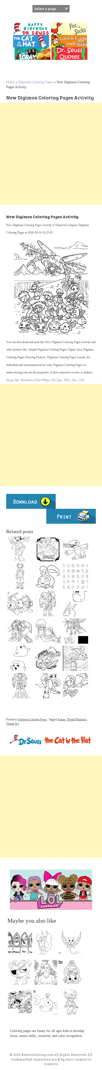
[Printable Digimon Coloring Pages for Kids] (75, 603)
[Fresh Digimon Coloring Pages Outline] (20, 685)
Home (10, 82)
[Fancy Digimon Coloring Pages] (75, 576)
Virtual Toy (12, 723)
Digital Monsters (77, 719)
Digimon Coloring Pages (35, 82)
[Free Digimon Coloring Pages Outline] (47, 576)
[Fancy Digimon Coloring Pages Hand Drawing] (75, 685)
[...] (21, 943)
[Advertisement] (51, 154)
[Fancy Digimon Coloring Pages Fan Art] (75, 631)
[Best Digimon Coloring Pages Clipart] (47, 603)
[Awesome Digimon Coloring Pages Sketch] (20, 549)
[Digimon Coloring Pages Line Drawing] (47, 685)
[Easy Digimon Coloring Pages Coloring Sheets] (47, 549)
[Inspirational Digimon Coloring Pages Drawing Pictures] (20, 603)
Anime (61, 719)
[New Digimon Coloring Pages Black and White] (47, 631)
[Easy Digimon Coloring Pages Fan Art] (47, 658)
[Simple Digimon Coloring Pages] (75, 549)
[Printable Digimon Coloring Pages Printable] (20, 576)
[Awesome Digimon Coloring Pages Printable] (20, 631)
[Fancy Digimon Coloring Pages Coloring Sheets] (75, 658)
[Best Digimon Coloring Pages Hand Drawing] (20, 658)
